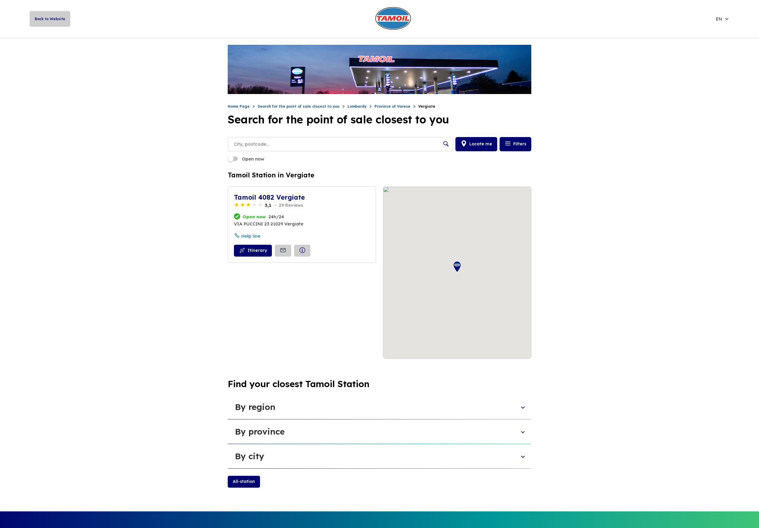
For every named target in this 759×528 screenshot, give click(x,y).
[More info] (302, 251)
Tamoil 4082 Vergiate (269, 197)
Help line (250, 236)
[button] (457, 267)
